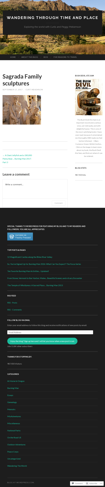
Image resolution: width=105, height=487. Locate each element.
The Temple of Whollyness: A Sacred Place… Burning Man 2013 (35, 285)
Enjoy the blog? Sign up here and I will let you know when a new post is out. (42, 341)
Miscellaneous (13, 423)
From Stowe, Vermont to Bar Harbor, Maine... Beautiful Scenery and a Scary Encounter (44, 278)
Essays (10, 395)
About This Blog (29, 57)
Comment (59, 203)
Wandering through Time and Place (52, 17)
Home (13, 57)
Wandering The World (17, 466)
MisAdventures (14, 416)
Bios (46, 57)
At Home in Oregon (15, 381)
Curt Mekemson (34, 89)
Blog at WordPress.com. (20, 482)
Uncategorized (13, 458)
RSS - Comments (14, 309)
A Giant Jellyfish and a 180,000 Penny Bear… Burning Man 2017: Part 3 (17, 158)
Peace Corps (12, 451)
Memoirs (11, 409)
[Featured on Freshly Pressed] (20, 239)
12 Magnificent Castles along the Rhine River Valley (29, 257)
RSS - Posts (12, 302)
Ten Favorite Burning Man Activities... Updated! (28, 271)
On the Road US (14, 437)
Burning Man (13, 388)
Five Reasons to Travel (65, 57)
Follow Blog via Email (18, 320)
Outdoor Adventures (16, 444)
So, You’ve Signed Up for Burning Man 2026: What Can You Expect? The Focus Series (44, 264)
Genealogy (12, 402)
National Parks (13, 430)
